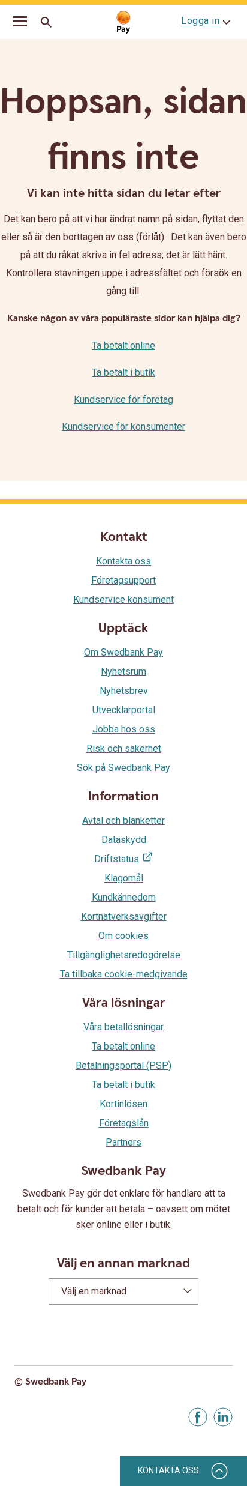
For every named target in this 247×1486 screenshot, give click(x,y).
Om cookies (123, 935)
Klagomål (123, 878)
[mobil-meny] (20, 22)
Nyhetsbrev (124, 690)
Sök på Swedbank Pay (123, 767)
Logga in (200, 20)
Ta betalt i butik (123, 372)
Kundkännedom (124, 897)
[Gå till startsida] (123, 22)
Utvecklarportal (123, 710)
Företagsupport (123, 580)
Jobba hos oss (123, 729)
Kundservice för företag (123, 399)
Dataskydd (123, 839)
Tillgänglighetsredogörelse (123, 955)
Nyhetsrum (123, 671)
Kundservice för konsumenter (123, 426)
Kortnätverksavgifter (124, 916)
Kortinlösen (123, 1104)
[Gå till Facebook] (197, 1417)
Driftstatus (116, 859)
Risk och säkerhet (123, 748)
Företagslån (124, 1123)
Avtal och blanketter (123, 820)
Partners (123, 1142)
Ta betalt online (123, 345)
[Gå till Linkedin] (223, 1417)
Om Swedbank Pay (123, 652)
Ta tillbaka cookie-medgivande (124, 974)
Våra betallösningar (123, 1027)
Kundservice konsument (123, 599)
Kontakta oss (123, 561)
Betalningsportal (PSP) (123, 1065)
